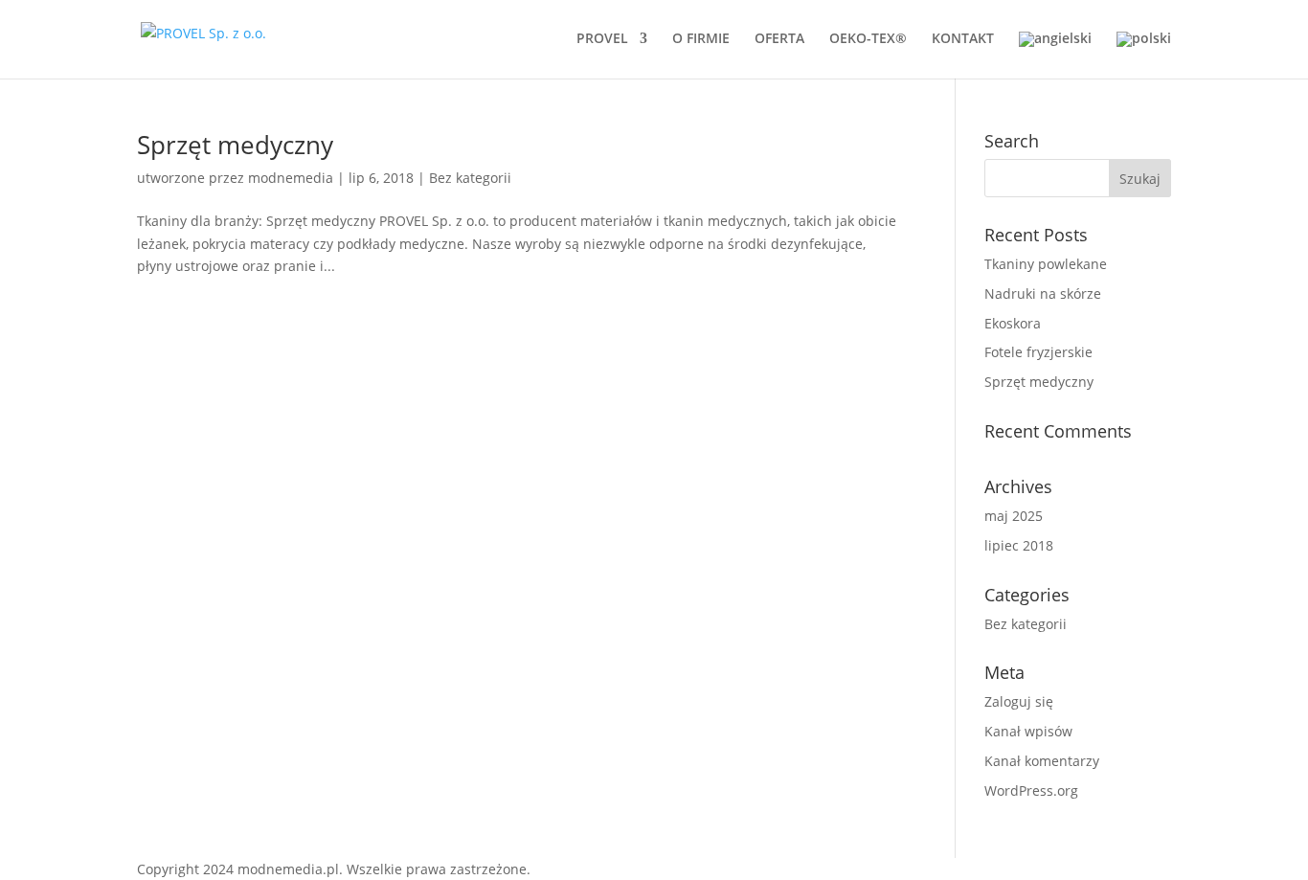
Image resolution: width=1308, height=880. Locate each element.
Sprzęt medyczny (235, 144)
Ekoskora (1012, 323)
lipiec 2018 (1018, 545)
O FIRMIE (701, 39)
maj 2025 (1013, 516)
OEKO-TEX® (868, 39)
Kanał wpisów (1028, 731)
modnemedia (290, 178)
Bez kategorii (470, 178)
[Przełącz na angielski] (1055, 55)
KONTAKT (963, 39)
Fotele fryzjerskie (1038, 352)
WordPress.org (1031, 790)
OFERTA (779, 39)
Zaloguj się (1018, 701)
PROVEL (602, 39)
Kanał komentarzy (1041, 761)
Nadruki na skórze (1042, 293)
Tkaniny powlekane (1045, 264)
